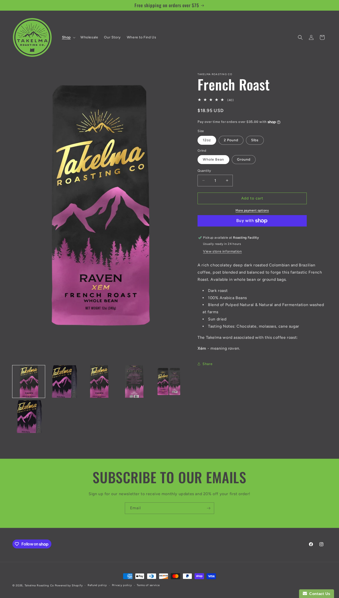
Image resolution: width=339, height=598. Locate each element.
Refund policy (97, 585)
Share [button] (207, 364)
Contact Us (318, 594)
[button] (68, 37)
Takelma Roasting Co (39, 585)
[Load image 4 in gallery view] (134, 381)
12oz (207, 140)
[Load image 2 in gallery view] (63, 381)
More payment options (252, 210)
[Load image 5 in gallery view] (169, 381)
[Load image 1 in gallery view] (28, 381)
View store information (222, 251)
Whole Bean (213, 159)
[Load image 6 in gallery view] (28, 416)
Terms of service (148, 585)
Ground (243, 159)
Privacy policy (122, 585)
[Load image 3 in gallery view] (99, 381)
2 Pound (231, 140)
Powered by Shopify (69, 585)
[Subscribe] (208, 508)
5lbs (255, 140)
